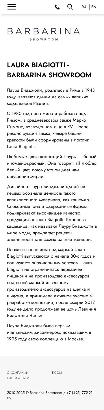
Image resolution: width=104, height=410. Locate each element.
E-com (57, 372)
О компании (17, 372)
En (93, 6)
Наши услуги (18, 378)
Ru (84, 6)
